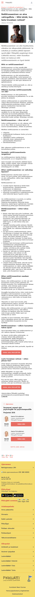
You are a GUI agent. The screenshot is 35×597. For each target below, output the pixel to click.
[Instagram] (23, 501)
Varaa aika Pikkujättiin (11, 352)
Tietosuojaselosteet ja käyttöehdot (17, 591)
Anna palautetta (7, 510)
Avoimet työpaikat (8, 552)
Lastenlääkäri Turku (8, 570)
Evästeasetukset (17, 594)
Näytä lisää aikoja (17, 447)
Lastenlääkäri (6, 556)
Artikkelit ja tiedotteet (15, 7)
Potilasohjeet (6, 533)
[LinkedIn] (12, 457)
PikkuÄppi (5, 524)
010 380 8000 (24, 472)
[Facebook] (3, 457)
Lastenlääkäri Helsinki (9, 561)
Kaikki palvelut (6, 519)
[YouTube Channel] (27, 501)
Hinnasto (4, 514)
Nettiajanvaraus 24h (8, 468)
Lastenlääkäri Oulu (8, 566)
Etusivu (3, 7)
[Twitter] (7, 457)
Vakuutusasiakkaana (8, 538)
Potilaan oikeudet (7, 528)
